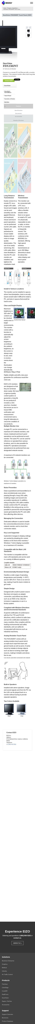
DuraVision (14, 8)
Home (5, 8)
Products (9, 8)
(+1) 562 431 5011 (11, 744)
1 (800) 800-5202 (25, 935)
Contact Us (17, 943)
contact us (17, 938)
